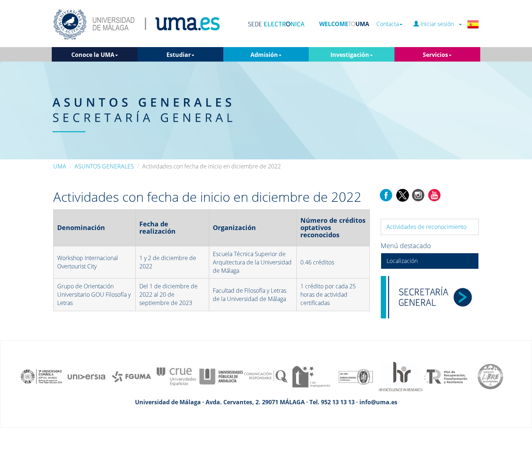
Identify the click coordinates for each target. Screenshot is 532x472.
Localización (402, 261)
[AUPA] (221, 376)
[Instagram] (418, 195)
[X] (402, 195)
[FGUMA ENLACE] (131, 376)
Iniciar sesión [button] (438, 24)
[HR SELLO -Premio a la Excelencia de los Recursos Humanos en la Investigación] (400, 376)
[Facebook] (386, 195)
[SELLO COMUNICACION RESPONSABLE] (266, 376)
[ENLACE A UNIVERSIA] (86, 376)
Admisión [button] (264, 55)
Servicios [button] (435, 55)
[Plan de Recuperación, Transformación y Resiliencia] (445, 376)
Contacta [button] (387, 24)
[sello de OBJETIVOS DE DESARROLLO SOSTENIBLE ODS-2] (41, 376)
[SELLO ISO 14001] (355, 376)
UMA (59, 166)
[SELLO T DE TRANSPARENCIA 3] (311, 376)
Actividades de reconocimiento (426, 227)
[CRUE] (176, 376)
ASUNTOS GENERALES (104, 166)
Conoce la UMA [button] (92, 55)
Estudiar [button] (178, 55)
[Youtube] (434, 195)
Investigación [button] (349, 55)
